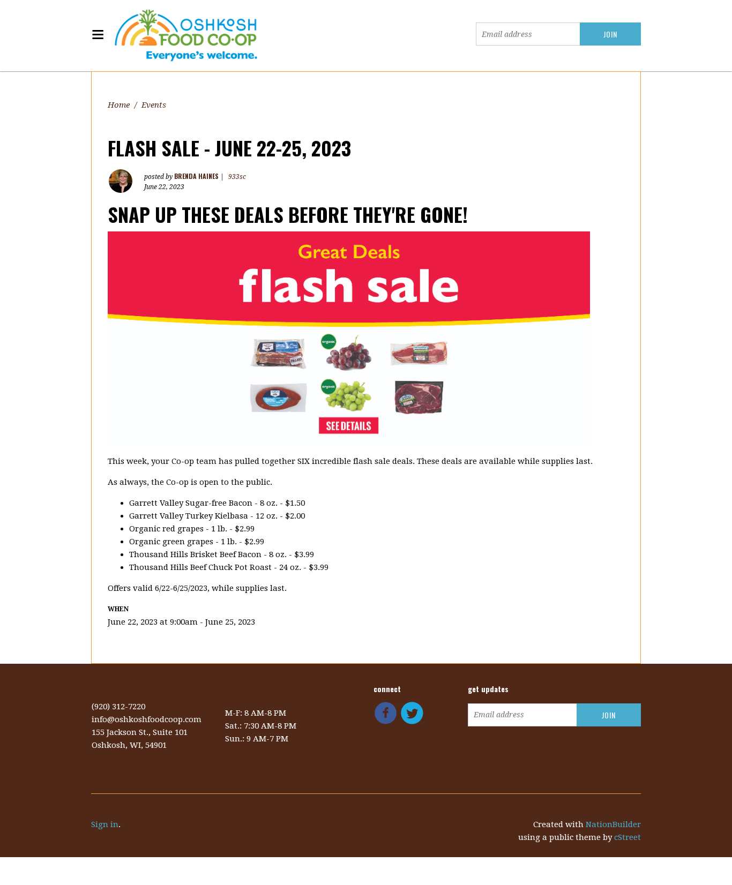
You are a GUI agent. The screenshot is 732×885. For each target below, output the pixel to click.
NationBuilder (613, 824)
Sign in (104, 824)
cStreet (627, 837)
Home (119, 105)
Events (153, 105)
